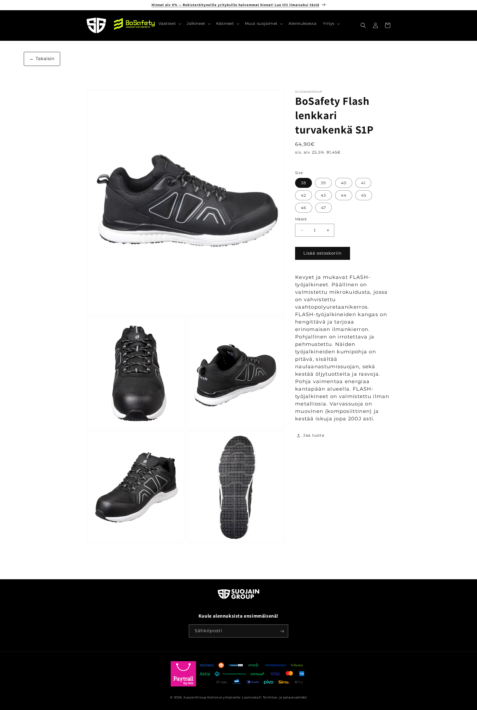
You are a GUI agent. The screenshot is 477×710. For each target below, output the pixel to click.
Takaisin (44, 58)
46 (303, 207)
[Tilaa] (282, 631)
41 (363, 183)
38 (303, 183)
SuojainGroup (195, 697)
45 (363, 195)
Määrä (301, 219)
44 (343, 195)
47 (323, 207)
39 (323, 183)
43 (323, 195)
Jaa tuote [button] (313, 435)
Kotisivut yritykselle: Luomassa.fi (234, 697)
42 (303, 195)
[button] (169, 23)
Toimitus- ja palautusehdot (285, 697)
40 (343, 183)
